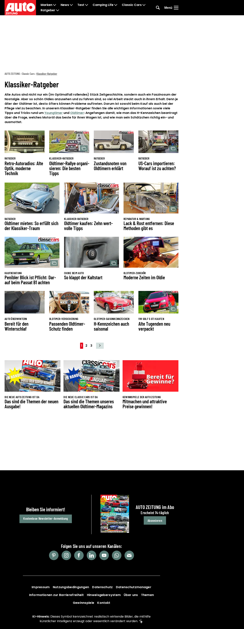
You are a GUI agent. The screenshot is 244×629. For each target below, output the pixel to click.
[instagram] (66, 555)
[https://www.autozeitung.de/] (20, 7)
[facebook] (79, 555)
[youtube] (104, 555)
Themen (147, 595)
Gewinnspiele (83, 603)
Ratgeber (48, 10)
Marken (46, 4)
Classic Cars (132, 4)
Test (80, 4)
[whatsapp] (116, 555)
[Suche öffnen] (158, 8)
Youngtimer (53, 113)
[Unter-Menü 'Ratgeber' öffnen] (57, 10)
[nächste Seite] (100, 346)
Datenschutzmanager (133, 587)
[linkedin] (91, 555)
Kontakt (103, 603)
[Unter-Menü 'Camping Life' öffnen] (115, 5)
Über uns (131, 595)
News (65, 4)
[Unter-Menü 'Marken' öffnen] (54, 5)
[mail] (129, 555)
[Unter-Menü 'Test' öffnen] (86, 5)
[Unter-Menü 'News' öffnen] (71, 5)
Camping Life (103, 4)
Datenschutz (102, 587)
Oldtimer (77, 113)
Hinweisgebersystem (104, 595)
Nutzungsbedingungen (71, 587)
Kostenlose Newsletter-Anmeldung (45, 518)
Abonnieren (155, 520)
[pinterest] (54, 555)
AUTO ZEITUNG (12, 73)
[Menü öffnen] (176, 7)
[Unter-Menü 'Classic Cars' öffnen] (143, 5)
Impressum (41, 587)
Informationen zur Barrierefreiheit (56, 595)
